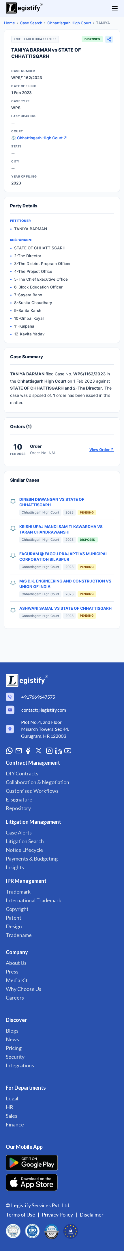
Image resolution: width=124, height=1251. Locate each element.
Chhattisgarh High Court (69, 23)
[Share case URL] (109, 39)
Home (9, 23)
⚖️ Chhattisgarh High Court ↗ (39, 138)
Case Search (31, 23)
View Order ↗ (101, 450)
